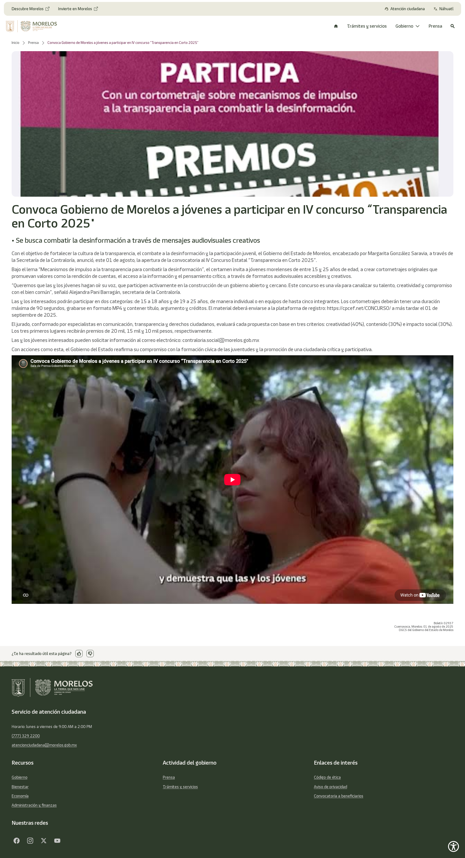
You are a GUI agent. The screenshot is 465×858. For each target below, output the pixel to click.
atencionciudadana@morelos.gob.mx (44, 745)
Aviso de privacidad (330, 786)
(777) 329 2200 (26, 735)
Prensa (169, 777)
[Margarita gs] (43, 840)
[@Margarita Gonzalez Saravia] (57, 840)
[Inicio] (336, 26)
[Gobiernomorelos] (30, 840)
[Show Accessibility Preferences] (453, 846)
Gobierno (19, 777)
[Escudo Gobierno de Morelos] (36, 26)
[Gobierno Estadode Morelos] (16, 840)
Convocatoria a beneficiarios (338, 796)
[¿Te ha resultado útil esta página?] (79, 653)
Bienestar (20, 787)
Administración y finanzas (34, 805)
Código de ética (327, 777)
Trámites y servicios (180, 787)
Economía (20, 796)
